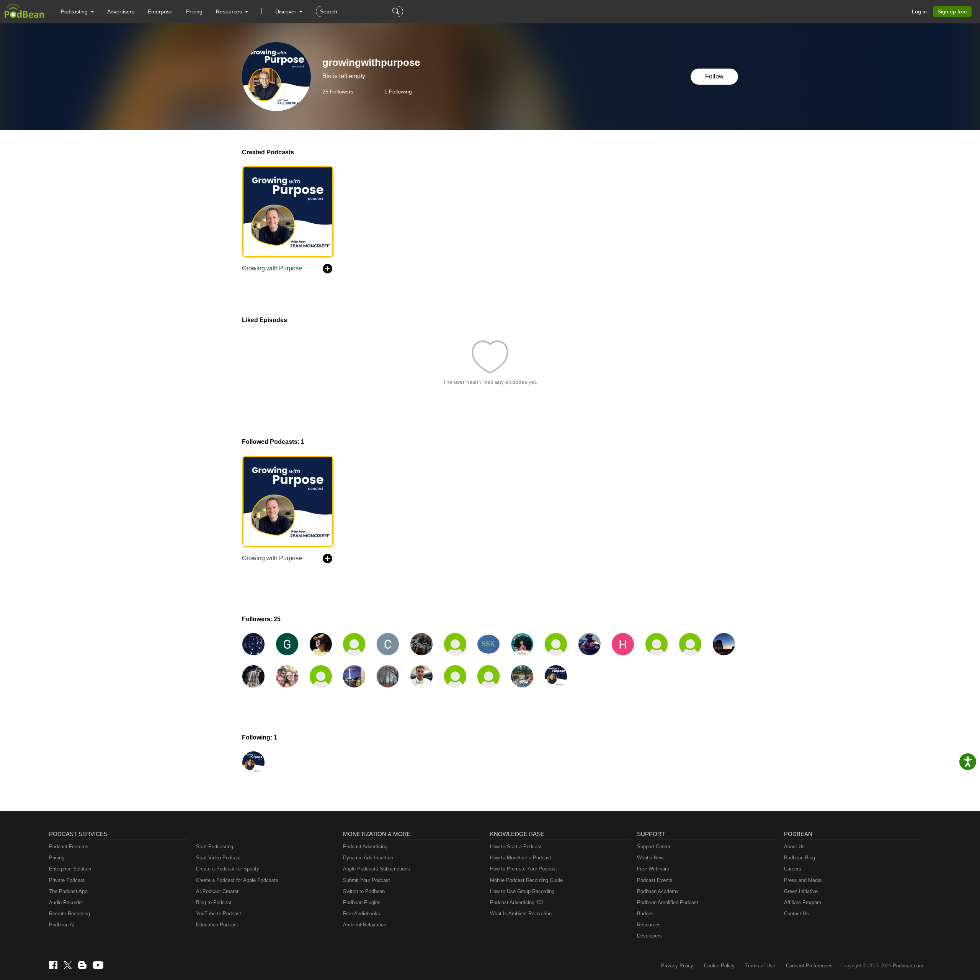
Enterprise (160, 11)
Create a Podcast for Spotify (227, 869)
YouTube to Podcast (218, 913)
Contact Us (796, 913)
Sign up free (952, 11)
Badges (645, 913)
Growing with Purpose (272, 268)
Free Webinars (653, 869)
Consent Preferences (809, 966)
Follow (714, 76)
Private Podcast (67, 880)
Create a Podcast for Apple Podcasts (237, 880)
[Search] (397, 11)
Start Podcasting (214, 846)
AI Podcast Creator (217, 891)
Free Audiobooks (361, 913)
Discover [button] (286, 11)
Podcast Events (655, 880)
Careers (792, 869)
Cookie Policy (719, 966)
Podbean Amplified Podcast (667, 902)
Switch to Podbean (364, 891)
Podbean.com (908, 966)
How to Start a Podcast (516, 846)
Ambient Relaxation (364, 925)
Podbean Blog (799, 858)
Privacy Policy (677, 966)
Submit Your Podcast (366, 880)
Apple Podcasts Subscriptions (376, 869)
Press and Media (803, 880)
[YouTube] (98, 965)
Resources (649, 925)
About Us (794, 846)
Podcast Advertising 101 (517, 902)
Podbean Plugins (362, 902)
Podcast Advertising (365, 846)
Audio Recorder (66, 902)
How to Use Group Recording (522, 891)
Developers (649, 936)
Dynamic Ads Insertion (368, 858)
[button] (77, 11)
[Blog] (82, 965)
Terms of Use (760, 966)
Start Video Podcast (218, 858)
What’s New (650, 858)
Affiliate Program (802, 902)
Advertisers (120, 11)
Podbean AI (62, 925)
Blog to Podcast (214, 902)
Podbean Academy (658, 891)
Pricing (194, 11)
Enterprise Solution (70, 869)
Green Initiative (801, 891)
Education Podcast (217, 925)
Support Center (653, 846)
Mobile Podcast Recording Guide (526, 880)
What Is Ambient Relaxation (521, 913)
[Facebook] (53, 965)
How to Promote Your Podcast (523, 869)
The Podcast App (68, 891)
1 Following (398, 91)
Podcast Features (68, 846)
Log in (919, 11)
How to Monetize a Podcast (520, 858)
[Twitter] (68, 965)
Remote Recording (69, 913)
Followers (337, 91)
